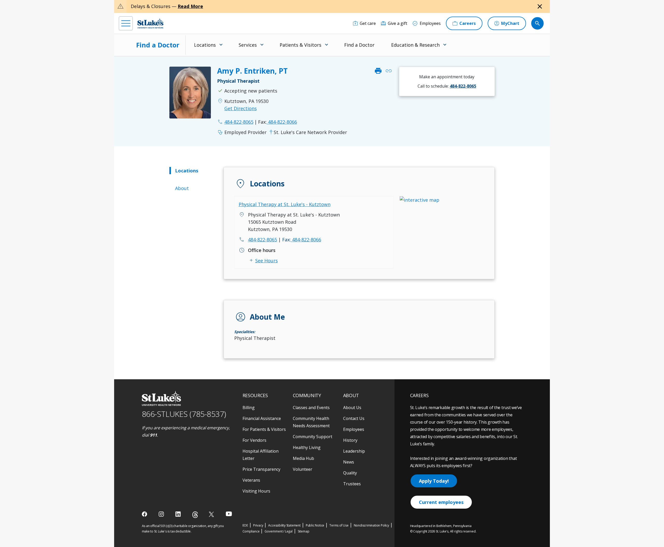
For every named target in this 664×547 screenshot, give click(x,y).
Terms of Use (339, 525)
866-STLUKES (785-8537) (184, 414)
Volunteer (302, 469)
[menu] (125, 23)
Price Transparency (261, 469)
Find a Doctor (157, 44)
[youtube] (229, 513)
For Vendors (254, 440)
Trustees (352, 484)
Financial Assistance (262, 418)
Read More (190, 6)
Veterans (251, 480)
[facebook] (145, 514)
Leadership (354, 451)
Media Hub (303, 458)
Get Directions (240, 108)
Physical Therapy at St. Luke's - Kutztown (284, 204)
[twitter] (212, 514)
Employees (353, 429)
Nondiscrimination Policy (371, 525)
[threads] (195, 514)
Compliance (251, 531)
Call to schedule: (447, 86)
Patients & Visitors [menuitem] (300, 45)
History (350, 440)
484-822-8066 (277, 122)
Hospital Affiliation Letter (261, 454)
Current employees (441, 502)
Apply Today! (434, 481)
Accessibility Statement (284, 525)
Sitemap (303, 531)
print (378, 71)
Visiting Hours (256, 491)
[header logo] (150, 23)
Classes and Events (311, 407)
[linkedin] (178, 514)
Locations (186, 170)
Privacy (258, 525)
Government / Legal (278, 531)
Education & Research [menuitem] (415, 45)
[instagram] (161, 514)
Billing (249, 407)
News (348, 462)
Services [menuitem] (248, 45)
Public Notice (315, 525)
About (182, 188)
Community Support (312, 436)
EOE (245, 525)
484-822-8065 (262, 239)
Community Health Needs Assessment (311, 422)
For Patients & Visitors (264, 429)
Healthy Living (307, 447)
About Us (352, 407)
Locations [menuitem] (205, 45)
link (388, 71)
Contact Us (353, 418)
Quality (350, 473)
